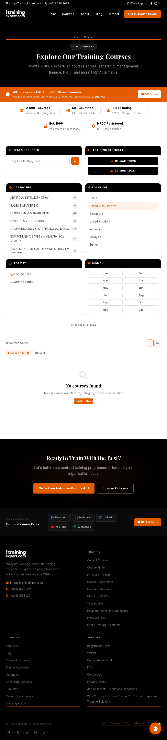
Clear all (40, 353)
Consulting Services (19, 682)
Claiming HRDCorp (99, 596)
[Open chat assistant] (155, 728)
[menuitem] (68, 13)
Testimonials (95, 603)
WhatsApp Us (138, 3)
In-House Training (99, 574)
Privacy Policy (96, 682)
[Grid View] (150, 343)
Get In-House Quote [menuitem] (142, 14)
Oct (141, 302)
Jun (140, 287)
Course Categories (99, 589)
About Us (12, 646)
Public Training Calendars (104, 625)
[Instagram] (155, 3)
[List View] (157, 343)
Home (76, 37)
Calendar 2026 (125, 161)
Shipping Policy (16, 703)
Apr (141, 280)
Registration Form (98, 646)
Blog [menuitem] (99, 14)
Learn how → (100, 96)
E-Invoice (12, 689)
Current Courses (98, 560)
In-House (138, 723)
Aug (141, 295)
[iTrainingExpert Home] (15, 14)
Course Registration (100, 582)
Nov (105, 309)
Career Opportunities (19, 696)
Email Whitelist (96, 618)
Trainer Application (18, 667)
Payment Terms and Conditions (107, 610)
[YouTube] (35, 732)
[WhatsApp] (44, 732)
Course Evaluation (18, 660)
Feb (141, 273)
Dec (141, 309)
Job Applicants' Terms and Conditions (112, 689)
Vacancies (12, 674)
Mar (105, 280)
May (105, 287)
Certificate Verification (101, 660)
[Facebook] (151, 3)
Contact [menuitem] (113, 14)
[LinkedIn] (160, 3)
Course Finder (96, 567)
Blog (9, 653)
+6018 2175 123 (20, 595)
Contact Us (94, 674)
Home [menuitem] (52, 14)
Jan (105, 273)
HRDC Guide (149, 94)
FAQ (90, 667)
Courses (68, 14)
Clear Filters (83, 401)
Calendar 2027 (125, 170)
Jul (105, 295)
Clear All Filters (85, 325)
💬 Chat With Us (147, 522)
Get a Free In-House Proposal (62, 488)
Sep (105, 302)
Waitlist (91, 653)
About (85, 14)
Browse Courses (115, 488)
